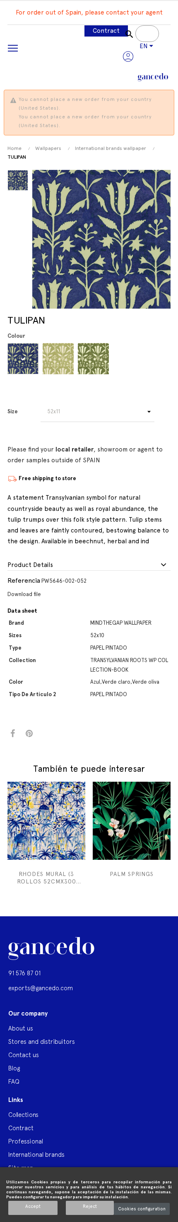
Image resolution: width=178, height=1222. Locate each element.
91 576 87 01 (24, 973)
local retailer (74, 449)
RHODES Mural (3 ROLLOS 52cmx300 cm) (46, 878)
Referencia (23, 580)
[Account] (128, 56)
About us (20, 1028)
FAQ (13, 1081)
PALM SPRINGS (132, 874)
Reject (90, 1206)
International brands (36, 1154)
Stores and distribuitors (41, 1041)
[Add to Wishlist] (77, 790)
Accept (33, 1206)
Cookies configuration (142, 1209)
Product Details (30, 565)
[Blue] (24, 358)
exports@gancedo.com (40, 987)
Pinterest (29, 734)
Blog (14, 1068)
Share (12, 734)
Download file (24, 594)
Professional (25, 1141)
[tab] (89, 565)
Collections (23, 1114)
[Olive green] (94, 358)
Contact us (23, 1054)
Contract (106, 30)
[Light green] (59, 358)
